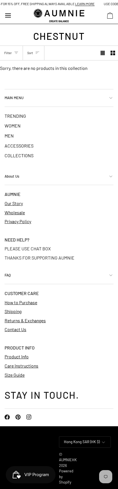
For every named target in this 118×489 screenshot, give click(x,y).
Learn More (83, 4)
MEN (9, 135)
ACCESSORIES (19, 145)
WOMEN (13, 125)
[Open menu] (13, 15)
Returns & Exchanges (25, 320)
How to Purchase (21, 302)
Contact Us (15, 329)
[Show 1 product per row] (103, 53)
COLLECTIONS (19, 155)
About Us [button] (12, 176)
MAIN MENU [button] (14, 97)
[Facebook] (7, 417)
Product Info (17, 356)
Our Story (14, 203)
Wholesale (15, 212)
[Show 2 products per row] (113, 53)
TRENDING (15, 116)
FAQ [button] (8, 275)
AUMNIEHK (68, 459)
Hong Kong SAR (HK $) (82, 441)
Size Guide (15, 375)
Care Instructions (21, 365)
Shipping (13, 311)
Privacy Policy (18, 221)
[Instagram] (29, 417)
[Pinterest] (18, 417)
